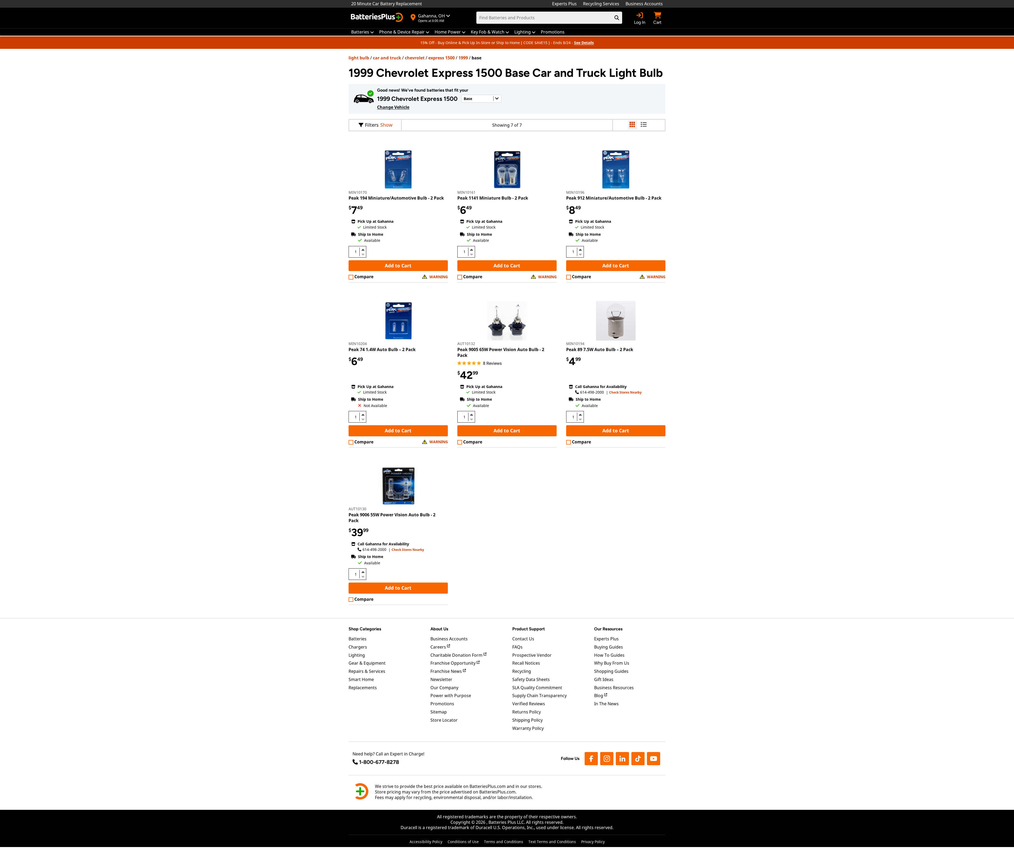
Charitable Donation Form (456, 655)
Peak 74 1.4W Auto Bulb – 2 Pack (382, 349)
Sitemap (438, 712)
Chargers (358, 647)
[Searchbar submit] (617, 17)
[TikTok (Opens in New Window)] (638, 758)
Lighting (357, 655)
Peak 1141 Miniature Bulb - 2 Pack (492, 198)
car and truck (387, 58)
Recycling (521, 671)
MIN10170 (358, 192)
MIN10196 (575, 192)
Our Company (444, 688)
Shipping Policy (527, 720)
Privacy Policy (593, 841)
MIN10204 (358, 343)
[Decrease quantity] (363, 254)
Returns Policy (526, 712)
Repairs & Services (367, 671)
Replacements (363, 688)
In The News (606, 704)
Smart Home (361, 679)
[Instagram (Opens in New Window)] (606, 758)
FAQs (517, 647)
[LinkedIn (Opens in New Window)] (622, 758)
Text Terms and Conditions (552, 841)
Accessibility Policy (426, 841)
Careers (438, 647)
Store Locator (444, 720)
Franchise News (446, 671)
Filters (372, 125)
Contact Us (523, 639)
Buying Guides (608, 647)
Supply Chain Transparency (539, 695)
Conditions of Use (463, 841)
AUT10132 (466, 343)
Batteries (358, 639)
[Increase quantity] (363, 250)
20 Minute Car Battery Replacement (386, 4)
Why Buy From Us (611, 663)
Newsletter (441, 679)
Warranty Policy (528, 728)
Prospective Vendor (532, 655)
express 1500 (441, 58)
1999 (463, 58)
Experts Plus (564, 4)
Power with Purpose (450, 695)
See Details (584, 42)
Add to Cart (398, 265)
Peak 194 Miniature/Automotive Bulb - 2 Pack (396, 198)
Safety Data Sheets (531, 679)
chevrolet (415, 58)
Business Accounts (644, 4)
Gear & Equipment (367, 663)
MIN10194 (575, 343)
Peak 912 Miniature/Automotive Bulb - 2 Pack (613, 198)
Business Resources (614, 688)
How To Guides (609, 655)
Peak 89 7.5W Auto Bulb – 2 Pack (599, 349)
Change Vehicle (393, 107)
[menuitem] (363, 32)
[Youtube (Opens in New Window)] (653, 758)
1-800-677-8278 (379, 762)
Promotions (442, 704)
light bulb (359, 58)
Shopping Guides (611, 671)
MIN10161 (466, 192)
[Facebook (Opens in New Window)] (591, 758)
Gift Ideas (603, 679)
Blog (599, 695)
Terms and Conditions (503, 841)
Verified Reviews (528, 704)
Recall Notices (526, 663)
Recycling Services (601, 4)
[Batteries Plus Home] (378, 18)
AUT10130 (357, 508)
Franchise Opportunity (453, 663)
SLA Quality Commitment (537, 688)
